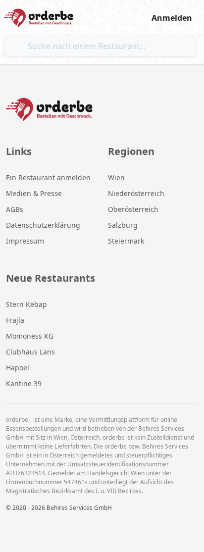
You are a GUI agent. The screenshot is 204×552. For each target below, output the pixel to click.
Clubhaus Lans (30, 351)
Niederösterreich (136, 193)
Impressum (25, 241)
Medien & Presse (34, 193)
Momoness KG (29, 336)
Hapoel (17, 367)
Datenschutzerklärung (43, 225)
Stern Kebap (26, 304)
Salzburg (123, 225)
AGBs (14, 209)
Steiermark (126, 241)
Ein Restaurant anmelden (48, 177)
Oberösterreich (133, 209)
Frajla (15, 320)
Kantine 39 (24, 383)
